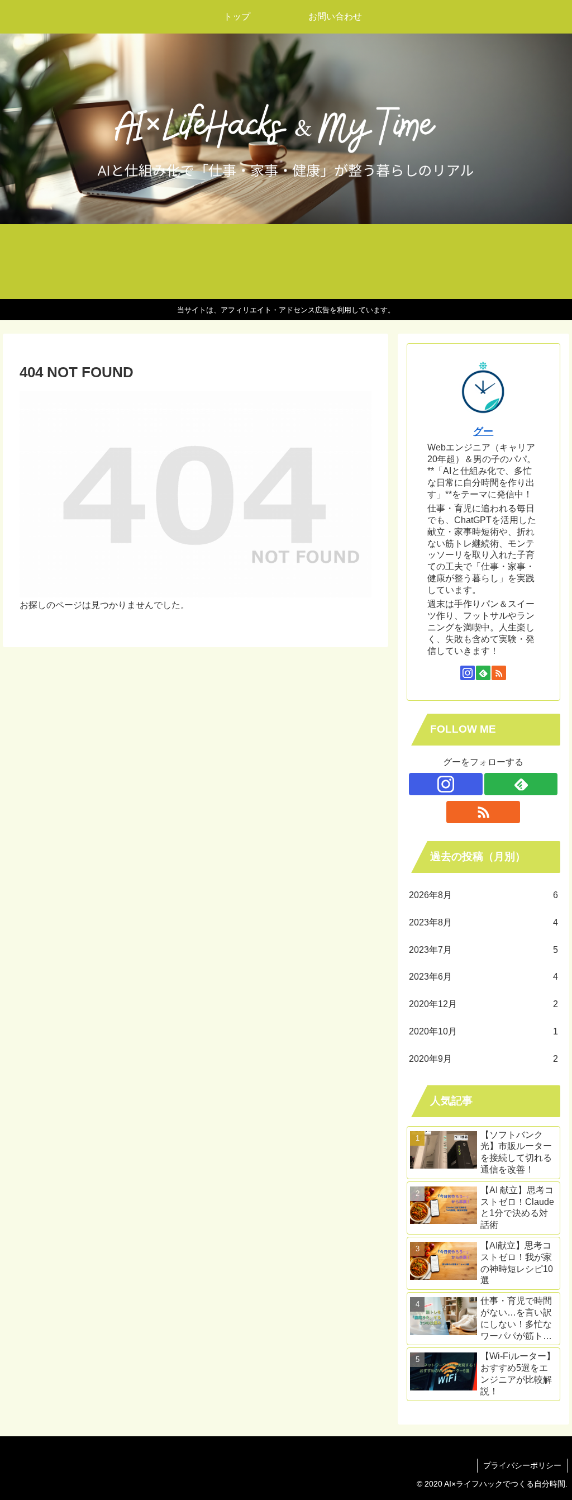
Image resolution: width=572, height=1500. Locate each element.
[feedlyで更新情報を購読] (483, 673)
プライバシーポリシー (522, 1465)
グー (483, 431)
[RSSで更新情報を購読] (499, 673)
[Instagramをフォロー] (467, 673)
